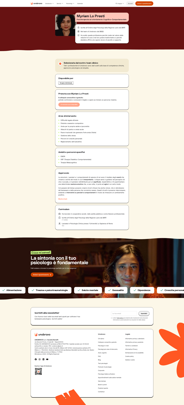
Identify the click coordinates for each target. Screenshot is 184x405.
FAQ (99, 356)
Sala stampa (102, 381)
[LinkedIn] (43, 359)
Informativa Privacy (131, 349)
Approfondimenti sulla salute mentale (109, 377)
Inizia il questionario (144, 3)
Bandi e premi (102, 384)
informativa (120, 318)
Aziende (80, 3)
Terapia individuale (66, 83)
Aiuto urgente (102, 353)
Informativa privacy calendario (134, 338)
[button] (49, 3)
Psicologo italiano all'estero (106, 374)
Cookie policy (129, 356)
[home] (36, 3)
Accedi (130, 3)
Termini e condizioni (131, 345)
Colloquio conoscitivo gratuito (107, 342)
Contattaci (101, 391)
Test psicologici (103, 363)
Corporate (101, 370)
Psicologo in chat (103, 345)
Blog (99, 360)
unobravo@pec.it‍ (57, 346)
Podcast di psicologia (104, 367)
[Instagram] (39, 359)
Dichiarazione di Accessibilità (134, 353)
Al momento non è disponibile (69, 104)
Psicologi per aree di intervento (107, 349)
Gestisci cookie (130, 360)
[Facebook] (36, 359)
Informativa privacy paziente (134, 342)
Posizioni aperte (103, 388)
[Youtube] (47, 359)
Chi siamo (101, 338)
